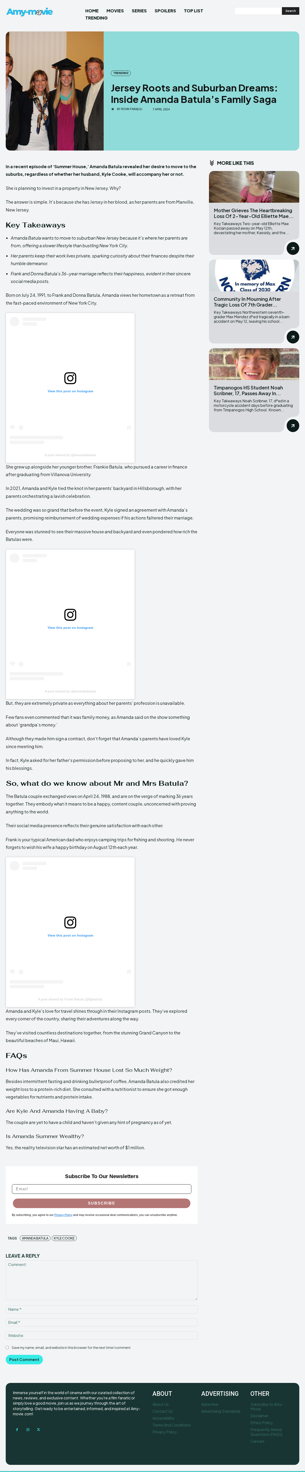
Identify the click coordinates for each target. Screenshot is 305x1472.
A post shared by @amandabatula (70, 455)
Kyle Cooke (64, 1238)
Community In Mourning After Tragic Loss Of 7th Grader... (247, 302)
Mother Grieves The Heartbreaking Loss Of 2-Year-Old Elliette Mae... (254, 213)
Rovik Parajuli (131, 109)
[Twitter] (38, 1430)
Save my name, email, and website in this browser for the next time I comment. (72, 1347)
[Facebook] (17, 1430)
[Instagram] (28, 1430)
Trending (120, 73)
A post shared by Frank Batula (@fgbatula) (70, 999)
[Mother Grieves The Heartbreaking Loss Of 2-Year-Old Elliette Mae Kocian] (254, 187)
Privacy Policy (63, 1215)
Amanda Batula (35, 1238)
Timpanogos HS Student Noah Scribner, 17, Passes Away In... (248, 390)
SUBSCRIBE (101, 1203)
